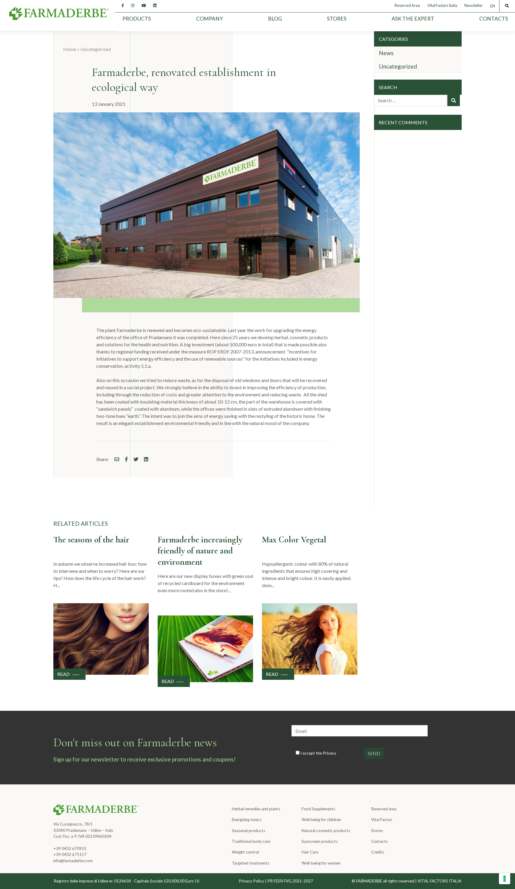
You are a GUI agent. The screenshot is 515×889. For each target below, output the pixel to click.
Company (209, 18)
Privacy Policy (251, 881)
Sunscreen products (320, 841)
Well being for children (321, 819)
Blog (275, 18)
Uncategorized (95, 49)
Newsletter (473, 5)
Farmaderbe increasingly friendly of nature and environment (200, 550)
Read (63, 674)
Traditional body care (251, 841)
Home (69, 49)
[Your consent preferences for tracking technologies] (504, 878)
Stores (336, 18)
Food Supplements (318, 808)
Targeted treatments (250, 863)
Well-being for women (321, 863)
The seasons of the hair (91, 539)
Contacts (493, 18)
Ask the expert (413, 18)
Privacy (329, 753)
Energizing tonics (246, 819)
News (386, 52)
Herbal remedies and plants (256, 808)
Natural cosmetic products (326, 830)
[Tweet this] (133, 459)
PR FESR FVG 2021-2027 (290, 881)
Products (136, 18)
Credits (377, 852)
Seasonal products (248, 830)
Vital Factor (381, 819)
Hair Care (310, 852)
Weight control (245, 852)
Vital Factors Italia (442, 5)
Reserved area (383, 808)
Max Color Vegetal (294, 539)
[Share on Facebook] (114, 459)
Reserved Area (407, 5)
